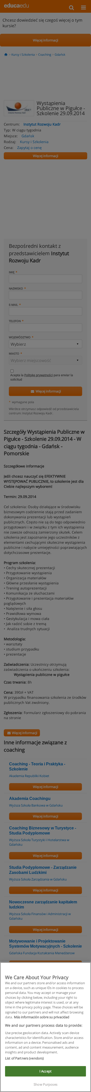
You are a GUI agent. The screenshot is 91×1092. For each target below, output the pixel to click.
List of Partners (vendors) (24, 1058)
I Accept (45, 1071)
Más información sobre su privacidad (41, 1017)
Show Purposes (45, 1084)
